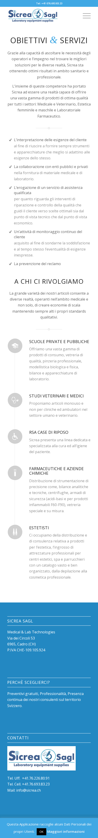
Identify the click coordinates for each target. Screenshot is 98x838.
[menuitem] (84, 16)
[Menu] (84, 16)
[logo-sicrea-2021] (40, 16)
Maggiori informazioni (66, 831)
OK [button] (41, 832)
